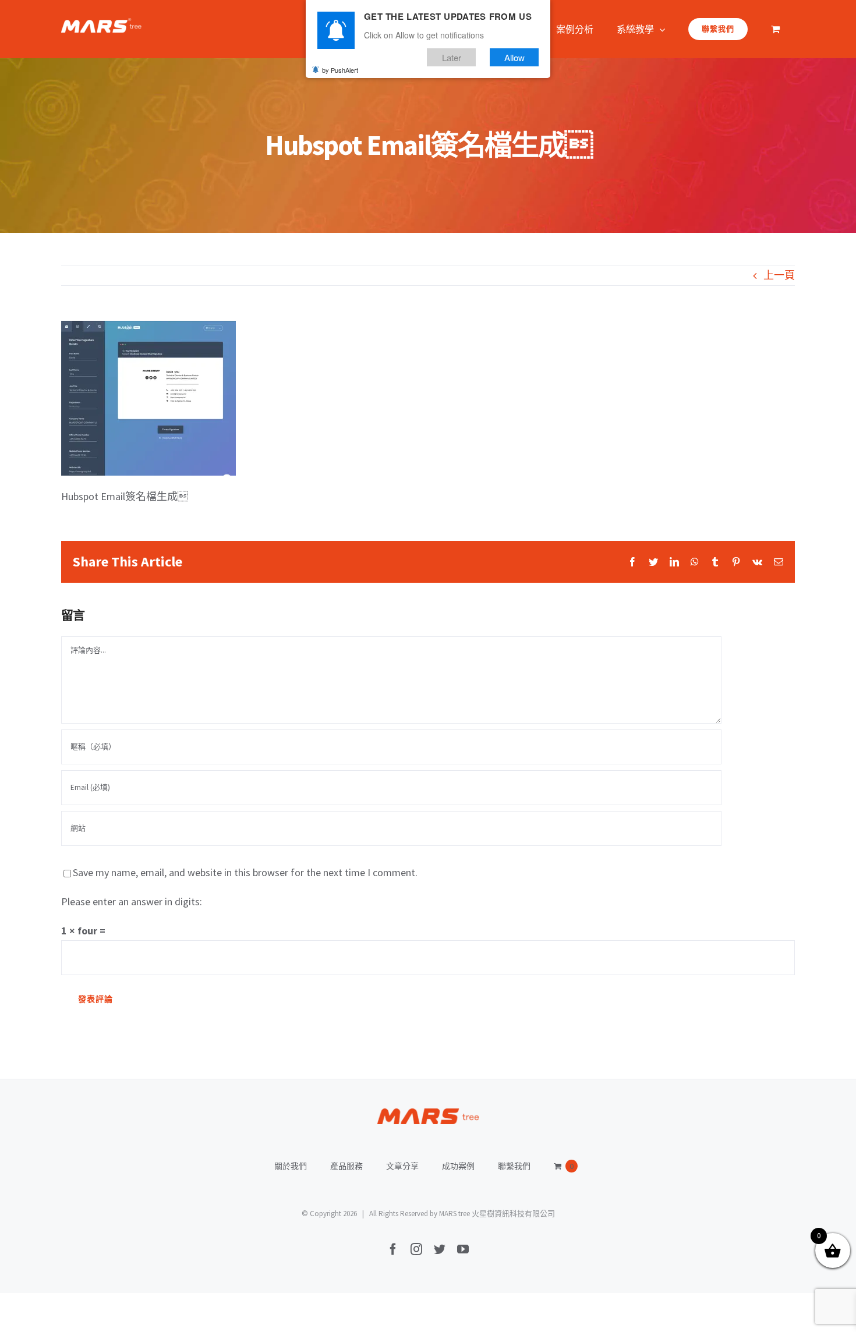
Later (451, 57)
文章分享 (402, 1166)
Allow (514, 57)
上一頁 (779, 275)
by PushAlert (340, 70)
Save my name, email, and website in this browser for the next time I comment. (245, 872)
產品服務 (346, 1166)
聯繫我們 (514, 1166)
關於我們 (290, 1166)
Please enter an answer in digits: (131, 901)
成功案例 (458, 1166)
